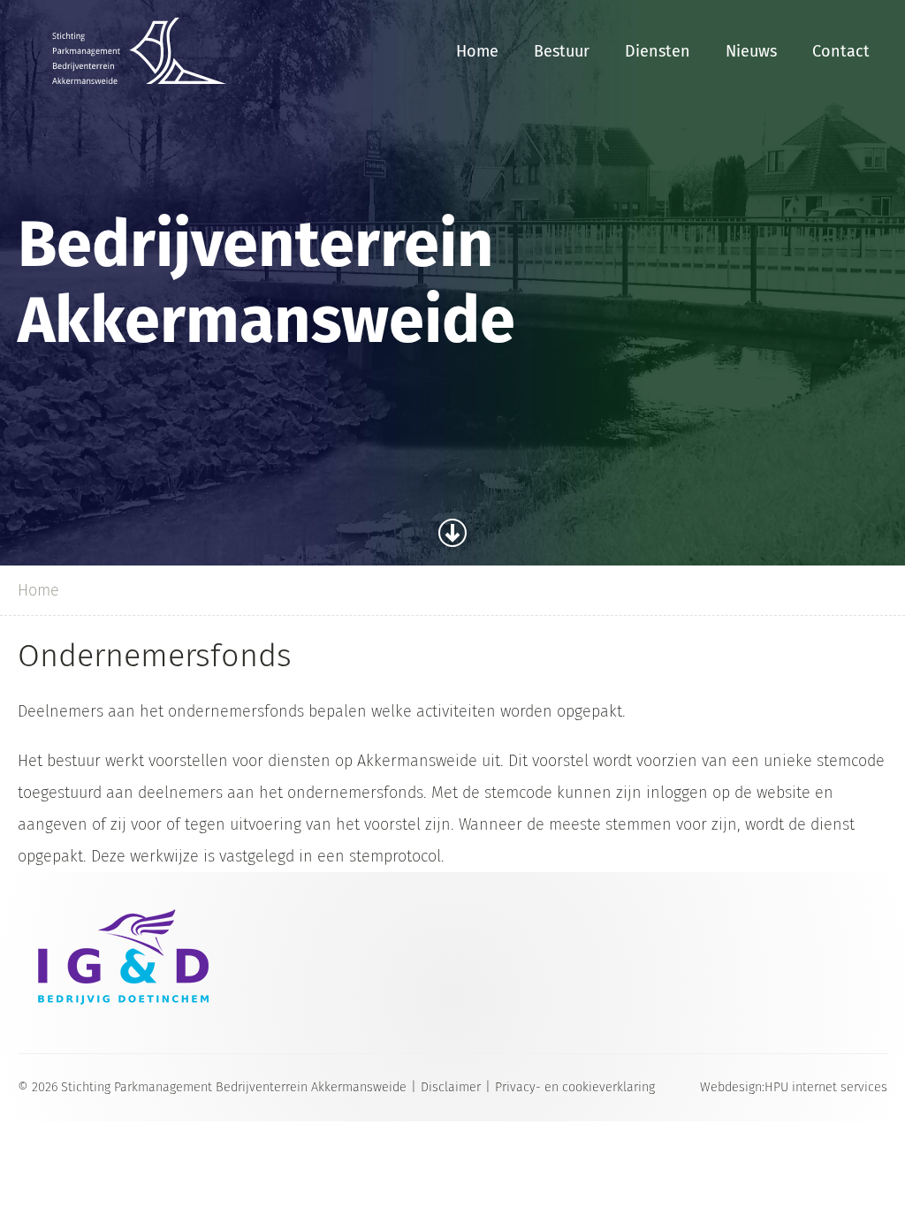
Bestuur (561, 51)
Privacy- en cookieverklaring (575, 1087)
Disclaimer (451, 1087)
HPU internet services (825, 1087)
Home (477, 51)
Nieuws (751, 51)
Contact (841, 51)
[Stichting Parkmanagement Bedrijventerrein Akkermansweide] (139, 51)
